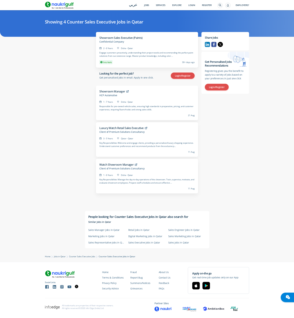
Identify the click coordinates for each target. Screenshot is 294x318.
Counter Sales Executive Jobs (82, 256)
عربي (133, 5)
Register (207, 5)
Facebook (213, 44)
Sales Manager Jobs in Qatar (104, 230)
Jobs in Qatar (60, 256)
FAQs (161, 288)
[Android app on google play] (206, 285)
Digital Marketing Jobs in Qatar (145, 236)
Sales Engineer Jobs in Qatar (184, 230)
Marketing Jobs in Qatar (101, 236)
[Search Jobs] (220, 5)
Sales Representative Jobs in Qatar (106, 242)
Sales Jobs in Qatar (178, 242)
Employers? (242, 5)
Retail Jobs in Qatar (139, 230)
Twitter (220, 44)
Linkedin (207, 44)
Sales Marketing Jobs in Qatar (184, 236)
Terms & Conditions (113, 277)
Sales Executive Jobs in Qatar (144, 242)
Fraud (133, 272)
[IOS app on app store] (196, 285)
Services (160, 5)
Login (191, 5)
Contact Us (164, 277)
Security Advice (110, 288)
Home (48, 256)
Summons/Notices (140, 283)
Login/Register (183, 75)
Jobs (146, 5)
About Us (164, 272)
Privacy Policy (109, 283)
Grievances (136, 288)
